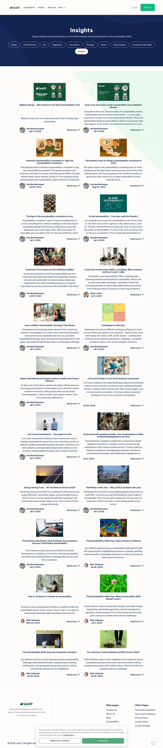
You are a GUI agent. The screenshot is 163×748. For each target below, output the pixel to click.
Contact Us (111, 710)
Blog (108, 718)
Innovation (74, 45)
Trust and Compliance (145, 710)
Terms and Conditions (145, 714)
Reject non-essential (60, 741)
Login (135, 7)
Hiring (14, 45)
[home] (15, 7)
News (103, 45)
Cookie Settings (142, 726)
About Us (110, 714)
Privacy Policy (141, 718)
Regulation (58, 45)
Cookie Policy (141, 722)
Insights (81, 51)
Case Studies (119, 45)
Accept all (103, 741)
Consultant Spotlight (142, 45)
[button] (62, 7)
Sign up (147, 7)
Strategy (90, 45)
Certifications (30, 45)
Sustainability (112, 722)
